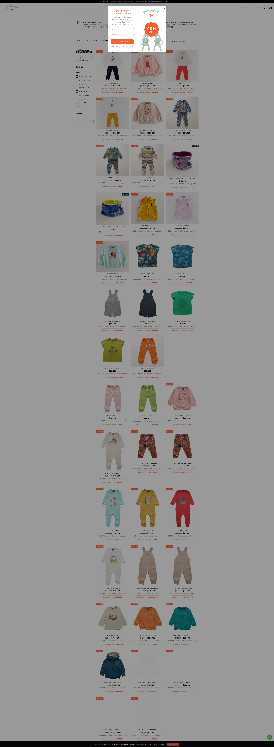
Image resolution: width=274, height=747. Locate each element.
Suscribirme (122, 42)
